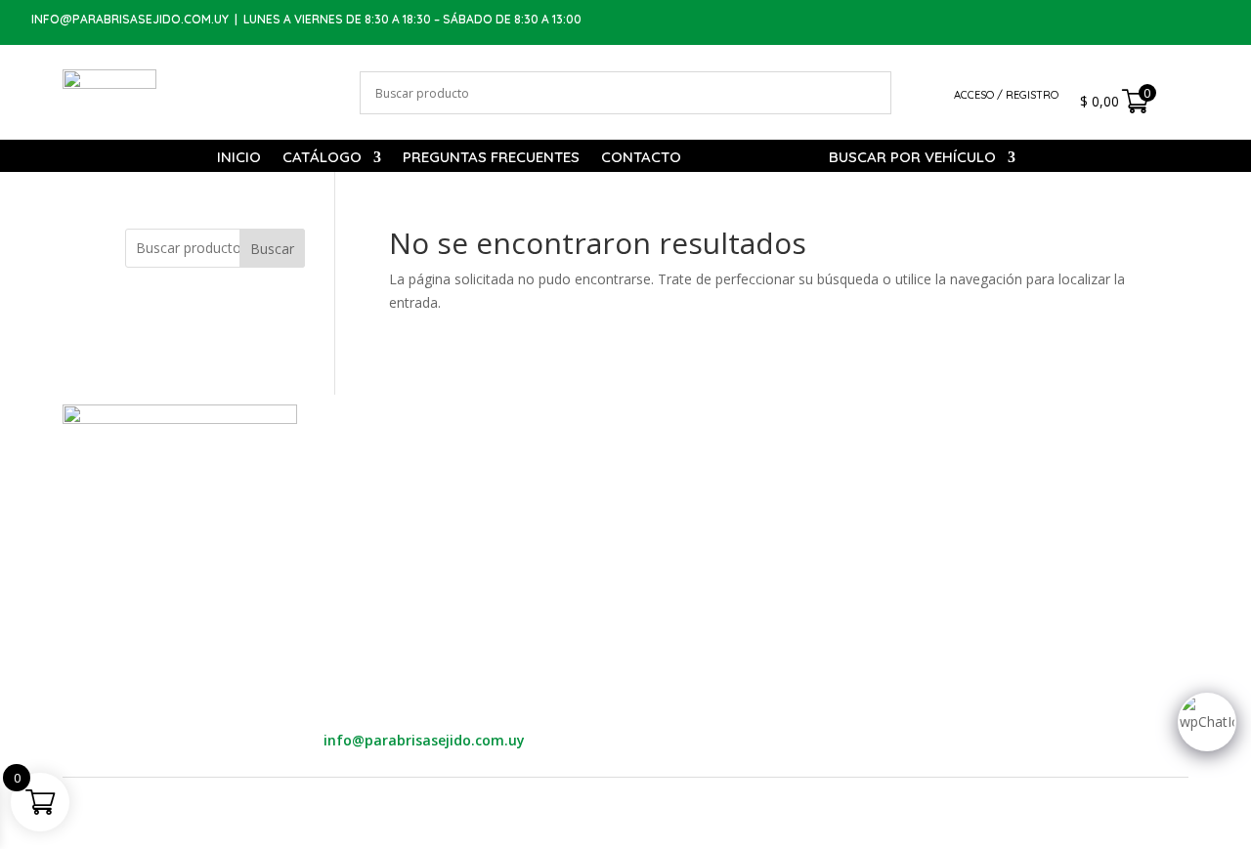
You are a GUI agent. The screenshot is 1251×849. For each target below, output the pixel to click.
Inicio (239, 158)
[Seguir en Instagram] (1204, 21)
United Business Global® (723, 794)
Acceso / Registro (1006, 95)
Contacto (641, 158)
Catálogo (322, 158)
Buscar (272, 248)
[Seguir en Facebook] (1165, 21)
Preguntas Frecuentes (491, 158)
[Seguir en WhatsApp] (1126, 21)
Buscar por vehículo (912, 158)
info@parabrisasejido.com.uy (130, 19)
